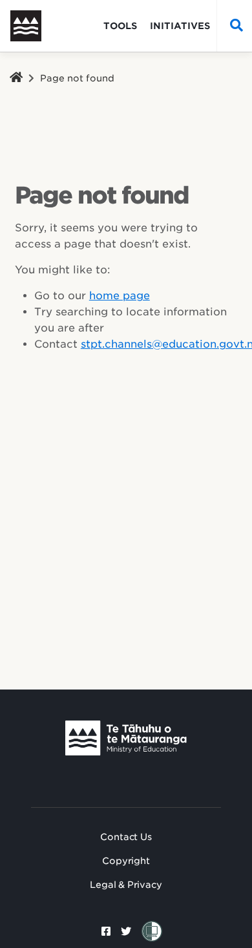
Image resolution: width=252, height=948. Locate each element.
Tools (120, 25)
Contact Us (125, 837)
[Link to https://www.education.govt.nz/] (126, 738)
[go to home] (36, 26)
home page (119, 296)
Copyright (125, 861)
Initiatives (180, 25)
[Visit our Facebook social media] (106, 931)
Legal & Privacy (126, 885)
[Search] (233, 26)
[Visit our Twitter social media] (126, 931)
